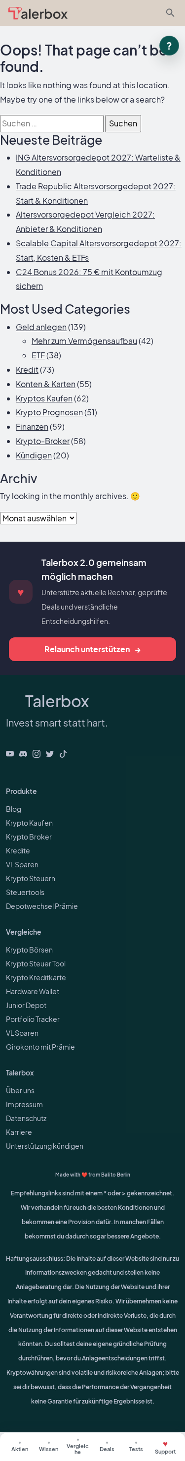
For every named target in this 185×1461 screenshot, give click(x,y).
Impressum (24, 1104)
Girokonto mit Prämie (40, 1046)
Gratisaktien (19, 1447)
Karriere (19, 1131)
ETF (38, 355)
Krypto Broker (29, 836)
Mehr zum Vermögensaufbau (84, 341)
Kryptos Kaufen (44, 398)
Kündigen (34, 455)
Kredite (18, 850)
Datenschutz (26, 1118)
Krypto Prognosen (49, 412)
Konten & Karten (45, 384)
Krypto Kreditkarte (36, 977)
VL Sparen (22, 864)
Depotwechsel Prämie (42, 905)
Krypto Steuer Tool (36, 963)
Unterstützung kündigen (44, 1145)
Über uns (20, 1090)
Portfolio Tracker (33, 1018)
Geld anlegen (41, 327)
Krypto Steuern (30, 878)
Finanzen (32, 426)
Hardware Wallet (32, 991)
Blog (13, 808)
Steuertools (25, 892)
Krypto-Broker (43, 441)
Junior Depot (26, 1005)
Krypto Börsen (29, 949)
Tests (136, 1449)
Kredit (27, 369)
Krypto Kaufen (29, 822)
